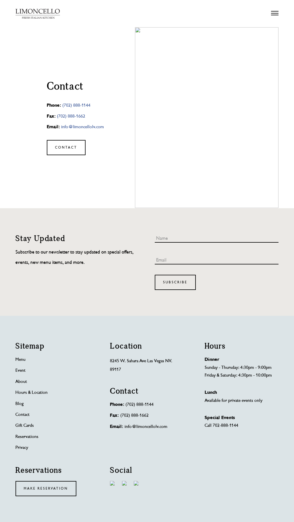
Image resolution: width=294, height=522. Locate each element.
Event (21, 370)
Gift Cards (25, 425)
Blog (20, 403)
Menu (21, 359)
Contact (66, 147)
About (21, 381)
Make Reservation (46, 488)
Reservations (27, 436)
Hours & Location (32, 392)
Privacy (22, 447)
